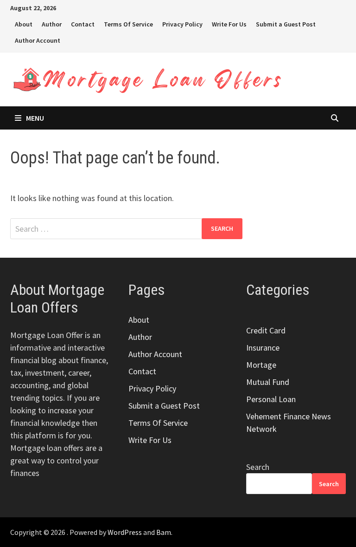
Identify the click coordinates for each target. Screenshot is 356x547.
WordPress (125, 532)
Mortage (261, 364)
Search (257, 467)
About (23, 24)
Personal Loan (271, 399)
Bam (163, 532)
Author (52, 24)
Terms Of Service (128, 24)
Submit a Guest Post (286, 24)
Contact (83, 24)
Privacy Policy (182, 24)
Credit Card (266, 330)
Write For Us (229, 24)
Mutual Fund (267, 382)
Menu (35, 118)
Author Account (37, 40)
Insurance (263, 347)
